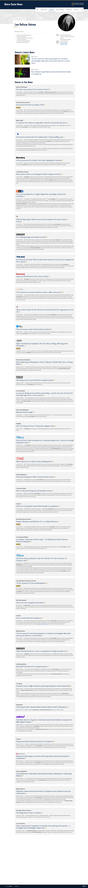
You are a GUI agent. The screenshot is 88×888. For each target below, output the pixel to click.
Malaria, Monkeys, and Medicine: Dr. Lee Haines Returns (36, 521)
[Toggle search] (82, 10)
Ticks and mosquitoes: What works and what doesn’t (35, 477)
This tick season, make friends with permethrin (33, 329)
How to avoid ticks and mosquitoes (28, 618)
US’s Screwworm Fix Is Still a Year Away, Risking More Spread (38, 160)
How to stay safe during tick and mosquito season (34, 490)
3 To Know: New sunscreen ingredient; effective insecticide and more (41, 122)
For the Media (9, 886)
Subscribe (69, 9)
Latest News (43, 9)
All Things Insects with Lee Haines (28, 813)
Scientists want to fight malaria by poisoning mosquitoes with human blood (43, 686)
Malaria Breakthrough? (24, 412)
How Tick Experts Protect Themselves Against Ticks (35, 426)
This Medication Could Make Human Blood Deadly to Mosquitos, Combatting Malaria (43, 774)
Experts (52, 9)
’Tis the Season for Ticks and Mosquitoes (31, 583)
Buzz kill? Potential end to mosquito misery (31, 666)
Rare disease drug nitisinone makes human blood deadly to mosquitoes (51, 73)
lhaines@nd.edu (63, 42)
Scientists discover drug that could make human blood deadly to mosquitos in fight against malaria (44, 721)
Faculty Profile (63, 44)
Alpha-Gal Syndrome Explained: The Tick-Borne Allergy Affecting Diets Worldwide (42, 344)
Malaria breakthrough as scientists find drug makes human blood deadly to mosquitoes (43, 757)
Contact (16, 886)
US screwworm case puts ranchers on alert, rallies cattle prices (39, 292)
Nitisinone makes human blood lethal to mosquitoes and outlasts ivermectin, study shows (43, 792)
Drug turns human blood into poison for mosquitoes (34, 741)
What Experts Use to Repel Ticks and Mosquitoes (34, 461)
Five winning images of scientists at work (31, 237)
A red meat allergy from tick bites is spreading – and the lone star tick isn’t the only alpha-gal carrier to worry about (44, 394)
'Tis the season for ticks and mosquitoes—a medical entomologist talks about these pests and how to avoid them (43, 634)
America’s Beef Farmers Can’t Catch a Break (32, 276)
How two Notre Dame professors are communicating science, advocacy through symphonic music (45, 441)
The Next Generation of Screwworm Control (32, 89)
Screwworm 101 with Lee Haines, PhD (29, 105)
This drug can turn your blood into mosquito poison (34, 380)
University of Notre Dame (78, 4)
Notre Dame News (13, 4)
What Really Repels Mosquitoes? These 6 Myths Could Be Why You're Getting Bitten (44, 363)
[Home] (37, 10)
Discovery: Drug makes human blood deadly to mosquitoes (37, 506)
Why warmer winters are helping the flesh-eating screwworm (38, 174)
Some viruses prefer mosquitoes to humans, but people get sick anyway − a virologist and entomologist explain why (43, 827)
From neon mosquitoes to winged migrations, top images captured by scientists (41, 195)
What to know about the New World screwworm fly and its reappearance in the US (44, 310)
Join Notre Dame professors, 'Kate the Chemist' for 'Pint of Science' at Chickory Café (41, 559)
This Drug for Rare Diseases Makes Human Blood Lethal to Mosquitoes (41, 707)
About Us (76, 9)
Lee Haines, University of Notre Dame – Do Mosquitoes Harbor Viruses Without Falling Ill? (42, 540)
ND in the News (60, 9)
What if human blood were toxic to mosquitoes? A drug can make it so (41, 651)
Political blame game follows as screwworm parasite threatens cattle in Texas (41, 220)
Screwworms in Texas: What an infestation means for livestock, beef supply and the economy (45, 260)
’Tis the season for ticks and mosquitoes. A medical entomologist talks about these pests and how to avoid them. (50, 60)
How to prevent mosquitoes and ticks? (30, 602)
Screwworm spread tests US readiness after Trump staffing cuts (39, 137)
